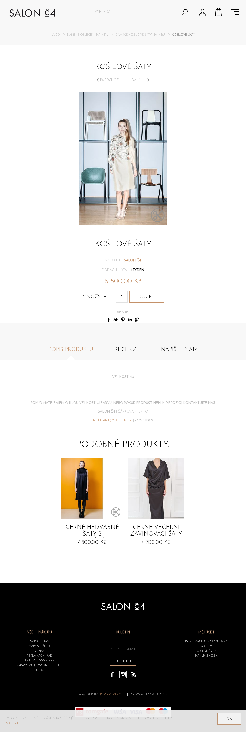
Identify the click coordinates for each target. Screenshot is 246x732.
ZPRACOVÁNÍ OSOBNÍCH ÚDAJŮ (39, 665)
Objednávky (206, 651)
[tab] (71, 352)
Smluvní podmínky (39, 660)
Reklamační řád (39, 655)
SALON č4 (132, 260)
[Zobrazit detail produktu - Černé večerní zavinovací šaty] (156, 488)
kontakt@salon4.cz (112, 420)
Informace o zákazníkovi (206, 641)
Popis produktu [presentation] (71, 349)
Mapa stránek (39, 646)
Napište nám (39, 641)
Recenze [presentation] (127, 349)
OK (229, 719)
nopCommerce (110, 694)
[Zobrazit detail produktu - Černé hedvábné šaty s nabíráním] (92, 488)
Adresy (206, 646)
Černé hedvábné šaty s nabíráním (92, 531)
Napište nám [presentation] (179, 349)
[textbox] (136, 11)
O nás (39, 651)
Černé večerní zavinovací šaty (156, 531)
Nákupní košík (219, 12)
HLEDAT (39, 670)
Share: (123, 312)
